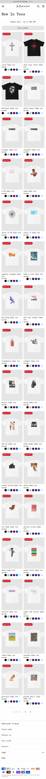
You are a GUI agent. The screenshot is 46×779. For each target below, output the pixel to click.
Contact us (6, 735)
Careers (5, 746)
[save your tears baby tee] (34, 47)
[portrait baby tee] (12, 679)
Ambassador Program (10, 724)
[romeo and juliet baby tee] (34, 594)
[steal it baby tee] (34, 215)
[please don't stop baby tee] (34, 679)
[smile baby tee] (34, 468)
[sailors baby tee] (12, 594)
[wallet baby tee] (12, 385)
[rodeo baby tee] (12, 638)
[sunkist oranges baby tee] (12, 257)
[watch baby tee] (34, 385)
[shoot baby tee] (12, 553)
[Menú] (4, 6)
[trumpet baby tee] (34, 343)
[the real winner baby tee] (34, 300)
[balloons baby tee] (12, 91)
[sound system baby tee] (12, 468)
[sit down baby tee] (12, 509)
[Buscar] (37, 6)
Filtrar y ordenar (23, 28)
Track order (7, 729)
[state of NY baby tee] (12, 215)
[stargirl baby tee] (34, 132)
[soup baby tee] (34, 174)
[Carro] (42, 6)
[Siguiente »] (30, 712)
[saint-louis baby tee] (34, 553)
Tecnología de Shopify (9, 775)
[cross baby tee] (12, 47)
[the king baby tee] (12, 300)
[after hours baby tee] (34, 91)
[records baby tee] (34, 638)
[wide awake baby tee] (34, 426)
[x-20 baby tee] (12, 174)
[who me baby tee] (12, 426)
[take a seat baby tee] (34, 257)
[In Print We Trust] (23, 6)
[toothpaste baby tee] (12, 343)
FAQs (3, 758)
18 (25, 711)
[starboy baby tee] (12, 132)
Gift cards (6, 741)
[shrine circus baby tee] (34, 509)
